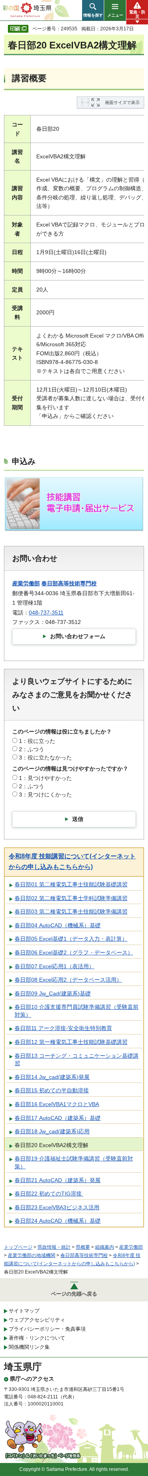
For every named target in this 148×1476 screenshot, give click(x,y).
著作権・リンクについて (37, 1338)
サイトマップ (24, 1311)
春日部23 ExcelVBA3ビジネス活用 (57, 1207)
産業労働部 (26, 583)
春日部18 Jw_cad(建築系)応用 (52, 1131)
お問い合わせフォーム (77, 636)
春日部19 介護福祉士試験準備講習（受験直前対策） (74, 1162)
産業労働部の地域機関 (31, 1255)
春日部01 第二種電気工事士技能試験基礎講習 (71, 884)
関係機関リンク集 (29, 1347)
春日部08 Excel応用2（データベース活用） (68, 980)
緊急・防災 (137, 14)
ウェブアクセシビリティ (37, 1320)
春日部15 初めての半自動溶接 (52, 1090)
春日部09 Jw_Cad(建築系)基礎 (53, 993)
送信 (77, 819)
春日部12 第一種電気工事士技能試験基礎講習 (71, 1042)
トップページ (18, 1247)
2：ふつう (31, 749)
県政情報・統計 (54, 1247)
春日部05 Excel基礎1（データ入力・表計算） (71, 939)
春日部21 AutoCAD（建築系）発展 (58, 1180)
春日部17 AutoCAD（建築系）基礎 (58, 1118)
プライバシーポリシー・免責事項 (47, 1329)
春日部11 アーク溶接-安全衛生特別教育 (63, 1028)
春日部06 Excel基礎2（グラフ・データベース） (74, 952)
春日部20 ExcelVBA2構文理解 (51, 1145)
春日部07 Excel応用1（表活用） (54, 966)
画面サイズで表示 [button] (122, 102)
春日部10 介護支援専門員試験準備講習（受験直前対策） (77, 1011)
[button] (93, 10)
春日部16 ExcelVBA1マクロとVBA (57, 1104)
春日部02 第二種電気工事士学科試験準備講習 (71, 898)
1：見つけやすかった (45, 778)
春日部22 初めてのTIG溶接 (49, 1193)
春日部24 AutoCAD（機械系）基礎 (58, 1221)
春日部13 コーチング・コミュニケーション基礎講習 (77, 1060)
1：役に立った (37, 741)
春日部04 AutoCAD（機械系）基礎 (58, 925)
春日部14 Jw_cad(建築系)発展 (52, 1077)
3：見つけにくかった (45, 794)
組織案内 (104, 1247)
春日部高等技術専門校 (69, 583)
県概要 (83, 1247)
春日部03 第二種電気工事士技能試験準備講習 (71, 911)
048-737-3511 (46, 612)
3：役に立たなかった (45, 757)
